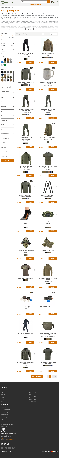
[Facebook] (2, 448)
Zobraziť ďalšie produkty (36, 376)
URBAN (2, 391)
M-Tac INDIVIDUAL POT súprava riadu (48, 307)
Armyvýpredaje (3, 422)
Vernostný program (32, 401)
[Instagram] (13, 448)
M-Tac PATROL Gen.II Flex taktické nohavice (25, 54)
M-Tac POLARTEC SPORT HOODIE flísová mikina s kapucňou (26, 167)
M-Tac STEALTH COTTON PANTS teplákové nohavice (48, 109)
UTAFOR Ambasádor (32, 399)
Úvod (3, 7)
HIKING (2, 401)
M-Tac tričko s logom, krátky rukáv (25, 278)
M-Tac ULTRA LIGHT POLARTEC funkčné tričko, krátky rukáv (48, 167)
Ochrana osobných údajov (5, 417)
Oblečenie (31, 391)
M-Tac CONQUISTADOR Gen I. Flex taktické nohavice (25, 138)
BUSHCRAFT (3, 394)
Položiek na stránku (38, 34)
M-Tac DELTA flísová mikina (48, 53)
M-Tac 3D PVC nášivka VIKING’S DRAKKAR (48, 222)
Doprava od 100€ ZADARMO (35, 4)
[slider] (1, 35)
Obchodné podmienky (4, 414)
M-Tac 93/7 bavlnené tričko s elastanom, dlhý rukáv (25, 196)
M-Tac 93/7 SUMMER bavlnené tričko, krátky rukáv (48, 362)
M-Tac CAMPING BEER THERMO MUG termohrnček (48, 82)
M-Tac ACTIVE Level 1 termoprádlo (25, 333)
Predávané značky (7, 7)
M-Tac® (12, 7)
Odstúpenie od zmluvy (4, 426)
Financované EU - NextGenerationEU (7, 424)
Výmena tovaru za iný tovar (5, 409)
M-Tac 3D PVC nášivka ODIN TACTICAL (26, 250)
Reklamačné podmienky (4, 416)
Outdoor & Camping (32, 396)
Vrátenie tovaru (3, 407)
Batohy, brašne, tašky (33, 392)
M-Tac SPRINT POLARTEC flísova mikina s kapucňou (48, 278)
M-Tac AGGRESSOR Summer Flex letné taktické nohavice (26, 109)
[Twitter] (5, 448)
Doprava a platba (3, 411)
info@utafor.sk (3, 438)
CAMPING (2, 397)
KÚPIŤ (30, 62)
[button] (57, 1)
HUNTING (2, 399)
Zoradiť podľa (47, 34)
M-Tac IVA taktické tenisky (48, 250)
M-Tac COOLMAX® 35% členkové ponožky (25, 222)
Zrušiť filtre (7, 160)
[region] (7, 45)
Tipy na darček (31, 397)
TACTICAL (2, 392)
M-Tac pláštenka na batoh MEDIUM (47, 138)
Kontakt (2, 419)
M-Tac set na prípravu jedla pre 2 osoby (26, 307)
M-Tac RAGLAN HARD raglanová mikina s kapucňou (25, 362)
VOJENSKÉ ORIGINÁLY (4, 396)
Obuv (30, 394)
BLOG (1, 421)
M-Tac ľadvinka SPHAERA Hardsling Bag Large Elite (48, 334)
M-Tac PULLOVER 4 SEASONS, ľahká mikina (26, 82)
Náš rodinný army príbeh (5, 412)
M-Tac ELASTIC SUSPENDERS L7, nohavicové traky (48, 196)
